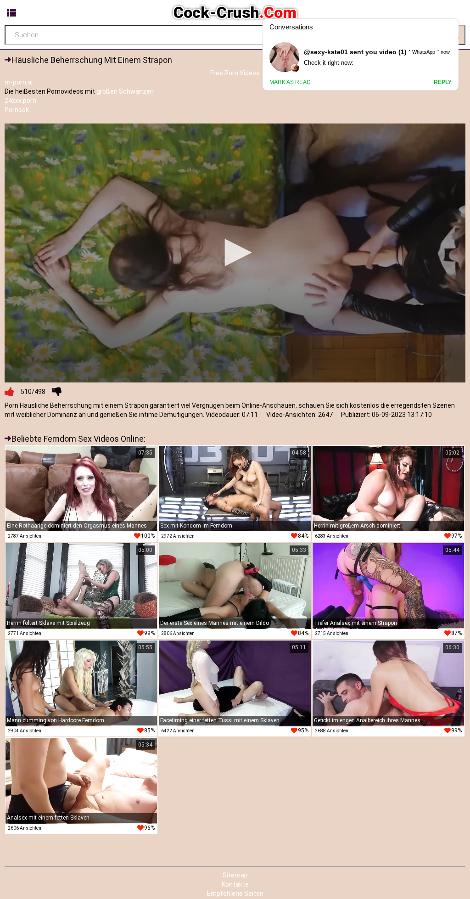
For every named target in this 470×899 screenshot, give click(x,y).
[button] (235, 252)
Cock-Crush (235, 12)
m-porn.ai (19, 82)
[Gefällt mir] (9, 391)
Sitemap (235, 875)
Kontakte (235, 884)
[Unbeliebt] (57, 391)
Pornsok (17, 109)
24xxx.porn (20, 100)
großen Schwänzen (125, 91)
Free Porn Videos (235, 73)
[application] (235, 253)
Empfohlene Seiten (235, 893)
